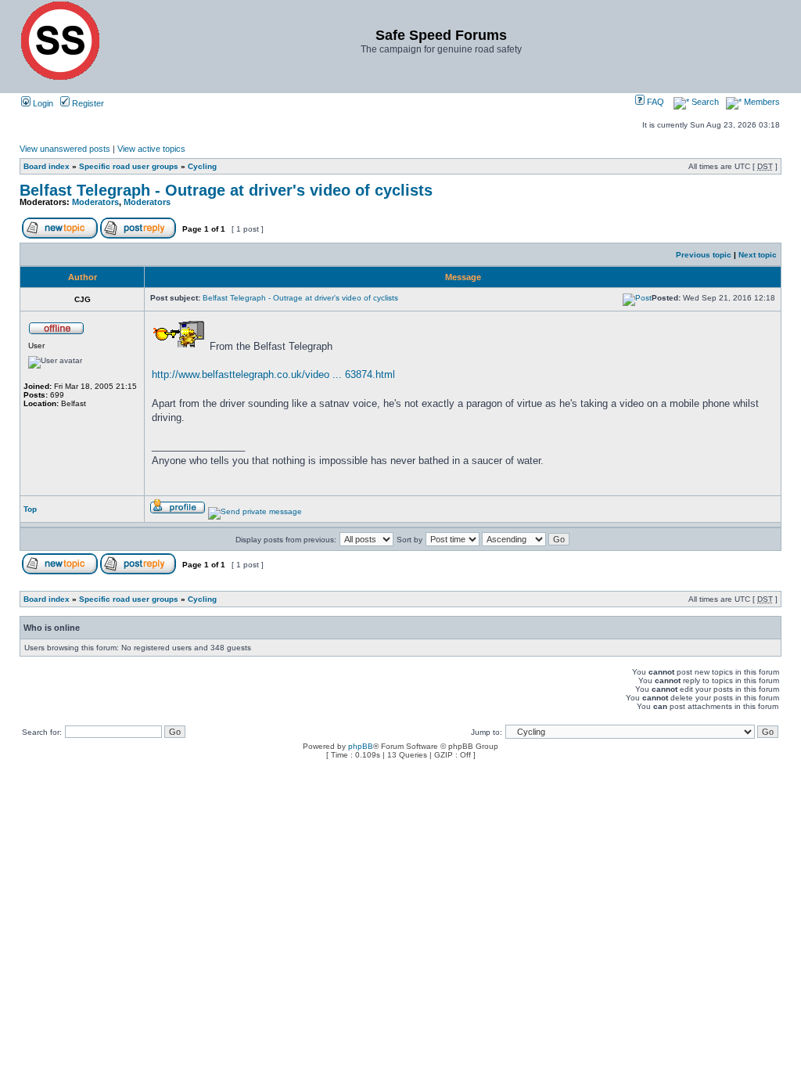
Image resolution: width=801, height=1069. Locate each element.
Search (704, 101)
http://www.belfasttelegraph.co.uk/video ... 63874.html (273, 374)
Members (761, 101)
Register (87, 103)
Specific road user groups (128, 166)
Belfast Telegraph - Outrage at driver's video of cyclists (226, 190)
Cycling (202, 166)
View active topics (151, 148)
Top (30, 509)
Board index (46, 166)
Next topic (757, 254)
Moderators (95, 202)
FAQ (654, 101)
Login (42, 103)
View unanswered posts (65, 148)
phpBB (360, 746)
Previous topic (703, 254)
